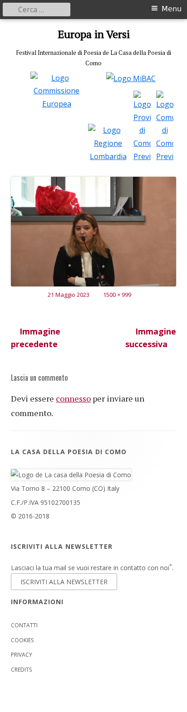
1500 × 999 (117, 295)
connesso (73, 398)
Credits (21, 669)
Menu (172, 9)
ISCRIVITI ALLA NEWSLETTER (64, 581)
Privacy (21, 655)
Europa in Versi (94, 34)
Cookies (22, 640)
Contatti (24, 625)
